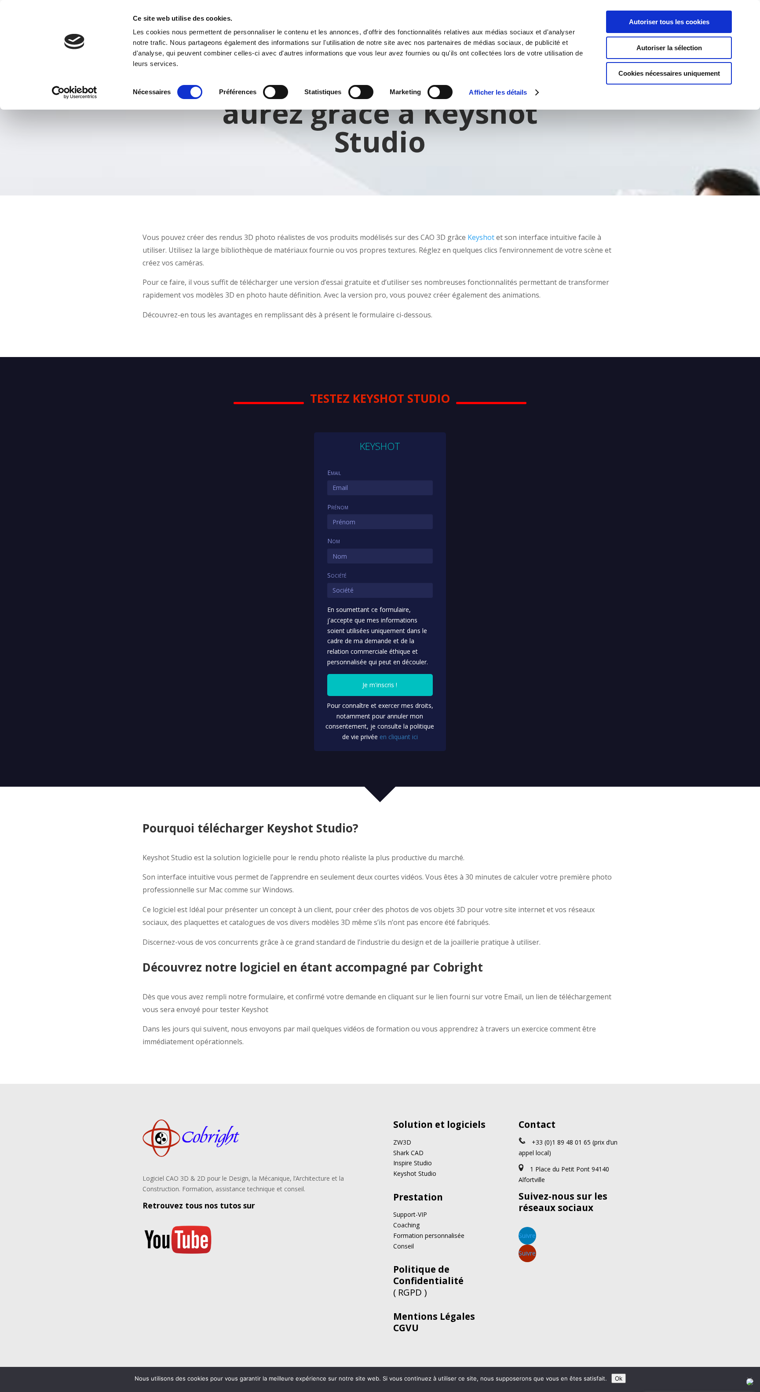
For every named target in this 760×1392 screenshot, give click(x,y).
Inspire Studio (412, 1163)
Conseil (403, 1246)
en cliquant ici (399, 737)
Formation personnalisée (428, 1235)
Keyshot (481, 237)
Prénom (337, 507)
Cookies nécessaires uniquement (669, 73)
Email (334, 472)
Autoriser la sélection (669, 48)
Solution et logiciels (439, 1124)
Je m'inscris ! (379, 685)
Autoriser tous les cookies (669, 22)
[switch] (275, 92)
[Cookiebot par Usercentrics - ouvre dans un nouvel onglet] (74, 92)
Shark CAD (408, 1153)
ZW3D (402, 1142)
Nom (333, 541)
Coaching (406, 1225)
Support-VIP (410, 1214)
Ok (618, 1378)
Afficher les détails (498, 92)
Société (337, 575)
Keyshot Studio (414, 1173)
